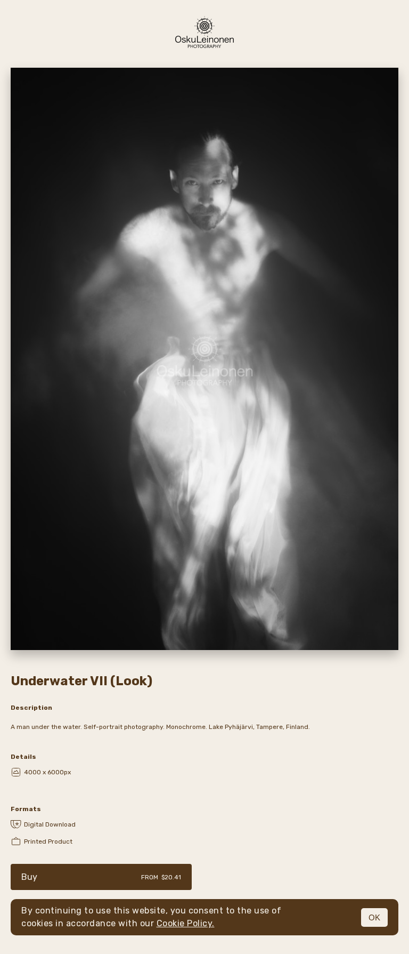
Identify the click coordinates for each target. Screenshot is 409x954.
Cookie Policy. (186, 923)
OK (374, 917)
